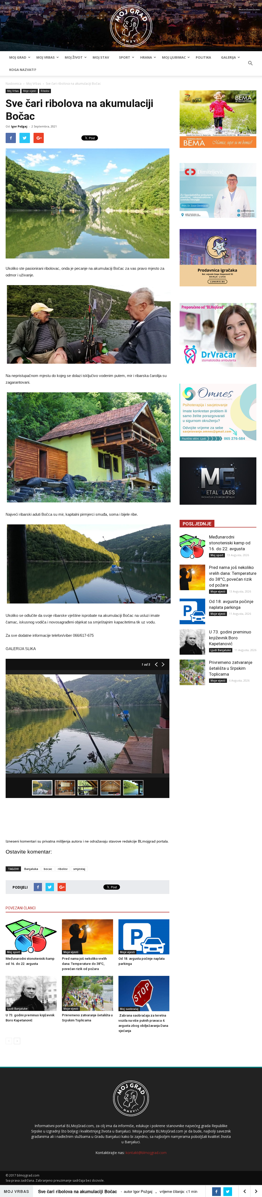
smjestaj (79, 869)
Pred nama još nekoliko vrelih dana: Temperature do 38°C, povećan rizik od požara (84, 964)
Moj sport (13, 952)
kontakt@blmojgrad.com (146, 1152)
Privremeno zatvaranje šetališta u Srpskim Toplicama (230, 668)
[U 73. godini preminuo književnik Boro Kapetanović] (31, 993)
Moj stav (101, 57)
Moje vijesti (29, 91)
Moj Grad (17, 57)
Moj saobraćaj (129, 1009)
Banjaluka (31, 869)
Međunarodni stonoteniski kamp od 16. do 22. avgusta (229, 542)
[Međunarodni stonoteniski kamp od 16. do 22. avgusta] (31, 936)
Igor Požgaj (19, 126)
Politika (203, 57)
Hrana (146, 57)
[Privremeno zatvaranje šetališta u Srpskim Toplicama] (87, 993)
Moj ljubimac (174, 57)
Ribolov (45, 91)
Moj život (74, 57)
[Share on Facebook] (216, 1191)
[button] (250, 63)
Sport (124, 57)
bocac (48, 869)
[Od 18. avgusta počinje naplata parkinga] (143, 936)
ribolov (63, 869)
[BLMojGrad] (131, 23)
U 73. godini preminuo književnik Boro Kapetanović (230, 637)
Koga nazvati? (22, 69)
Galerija (228, 57)
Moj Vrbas (45, 57)
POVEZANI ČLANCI (21, 908)
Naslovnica (13, 83)
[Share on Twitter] (227, 1191)
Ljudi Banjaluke (17, 1008)
